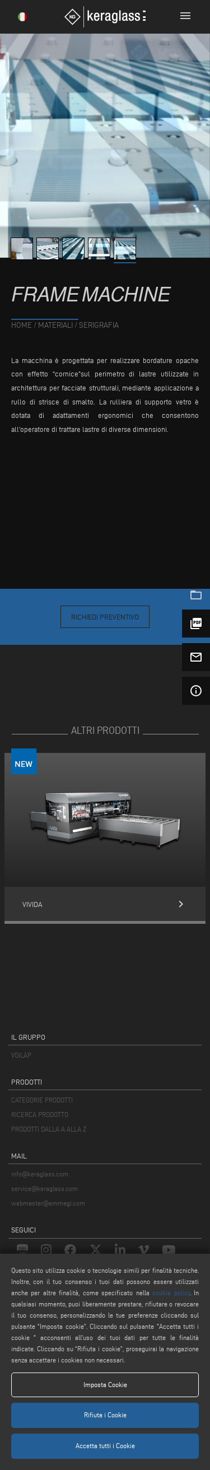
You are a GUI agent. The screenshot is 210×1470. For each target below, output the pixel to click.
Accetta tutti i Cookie (105, 1445)
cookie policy (170, 1292)
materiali (55, 325)
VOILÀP (21, 1055)
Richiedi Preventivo (105, 617)
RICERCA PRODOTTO (39, 1114)
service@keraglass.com (44, 1188)
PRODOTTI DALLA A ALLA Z (48, 1129)
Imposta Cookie (105, 1384)
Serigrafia (99, 325)
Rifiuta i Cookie (105, 1414)
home (21, 325)
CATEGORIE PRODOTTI (42, 1100)
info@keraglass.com (39, 1174)
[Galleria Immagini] (23, 257)
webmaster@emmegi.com (48, 1203)
